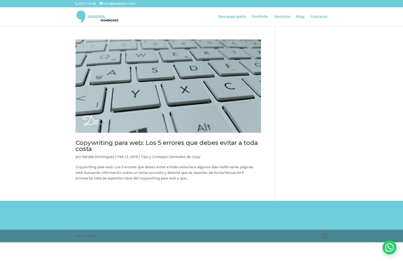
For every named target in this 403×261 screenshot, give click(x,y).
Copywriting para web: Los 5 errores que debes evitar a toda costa (167, 146)
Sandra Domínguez (98, 157)
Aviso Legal (86, 236)
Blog (300, 17)
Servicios (282, 17)
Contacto (318, 17)
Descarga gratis (232, 17)
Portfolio (260, 17)
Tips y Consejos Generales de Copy (170, 157)
